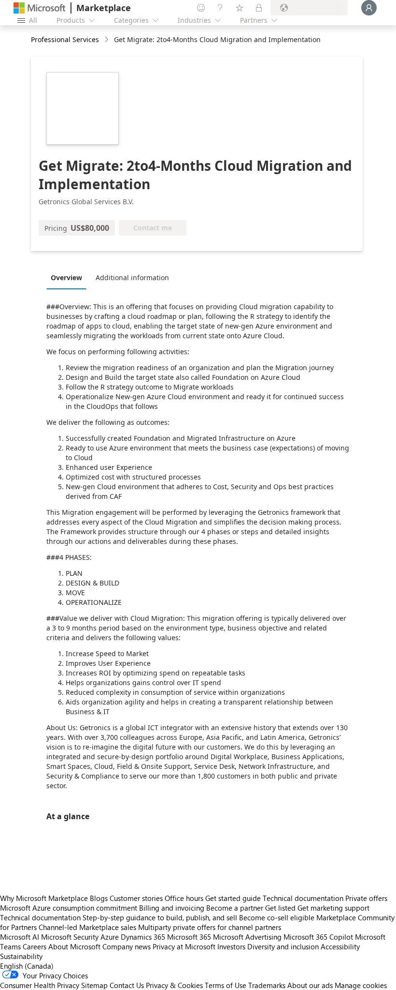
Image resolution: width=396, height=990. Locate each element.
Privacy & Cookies (174, 985)
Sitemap (94, 985)
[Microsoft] (40, 8)
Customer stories (136, 898)
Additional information (132, 277)
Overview (66, 277)
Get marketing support (333, 908)
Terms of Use (225, 985)
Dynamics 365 (143, 937)
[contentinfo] (107, 40)
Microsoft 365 (189, 937)
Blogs (99, 898)
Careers (34, 946)
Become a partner (234, 908)
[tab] (68, 277)
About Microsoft (74, 946)
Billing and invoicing (171, 908)
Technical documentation (303, 898)
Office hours (184, 898)
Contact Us (127, 985)
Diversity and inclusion (283, 946)
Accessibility (340, 946)
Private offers (366, 898)
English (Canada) (27, 966)
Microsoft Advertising (247, 937)
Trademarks (266, 985)
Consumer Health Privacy (39, 985)
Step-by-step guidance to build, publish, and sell (160, 917)
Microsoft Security (70, 937)
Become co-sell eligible (276, 917)
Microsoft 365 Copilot (318, 937)
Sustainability (21, 956)
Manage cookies (361, 985)
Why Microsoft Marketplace (44, 898)
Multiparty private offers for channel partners (209, 927)
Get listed (280, 908)
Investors (231, 946)
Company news (126, 946)
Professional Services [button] (65, 39)
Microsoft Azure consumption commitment (69, 908)
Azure (109, 937)
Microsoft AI (19, 937)
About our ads (310, 985)
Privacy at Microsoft (184, 946)
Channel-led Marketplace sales (87, 927)
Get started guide (233, 898)
